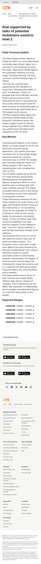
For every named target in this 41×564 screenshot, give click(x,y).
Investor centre (25, 504)
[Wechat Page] (21, 387)
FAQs (10, 404)
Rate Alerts (6, 454)
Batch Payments (26, 426)
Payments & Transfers (9, 418)
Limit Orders (6, 430)
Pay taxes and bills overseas (11, 486)
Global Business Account (10, 415)
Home (4, 14)
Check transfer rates (9, 469)
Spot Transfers (7, 427)
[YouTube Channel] (26, 387)
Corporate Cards (8, 421)
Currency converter (8, 444)
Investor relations (26, 513)
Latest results (25, 507)
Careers (5, 526)
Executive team (7, 523)
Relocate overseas (8, 483)
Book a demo (28, 404)
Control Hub (24, 415)
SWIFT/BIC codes (8, 460)
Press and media (26, 472)
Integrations (24, 429)
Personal (15, 2)
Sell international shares (10, 494)
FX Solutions (6, 424)
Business (6, 2)
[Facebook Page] (7, 387)
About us (5, 504)
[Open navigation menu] (37, 8)
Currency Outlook (26, 444)
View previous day (10, 337)
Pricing (23, 432)
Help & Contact (18, 404)
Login (31, 8)
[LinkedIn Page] (12, 387)
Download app (7, 475)
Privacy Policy (7, 513)
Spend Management (27, 418)
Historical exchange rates (10, 451)
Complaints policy (8, 510)
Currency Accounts (8, 433)
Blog (22, 451)
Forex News (24, 447)
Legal (4, 507)
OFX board (6, 520)
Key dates (24, 510)
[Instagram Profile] (31, 387)
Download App (25, 435)
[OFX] (6, 7)
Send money (6, 472)
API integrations (25, 469)
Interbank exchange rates (10, 447)
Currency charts (7, 457)
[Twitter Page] (16, 387)
